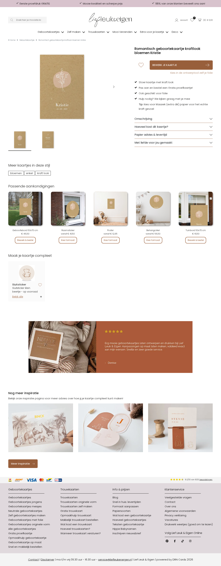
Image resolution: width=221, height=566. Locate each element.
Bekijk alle (17, 296)
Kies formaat (68, 240)
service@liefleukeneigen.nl (115, 559)
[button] (181, 20)
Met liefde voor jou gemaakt (153, 143)
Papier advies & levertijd (150, 135)
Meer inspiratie (20, 463)
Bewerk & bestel (25, 240)
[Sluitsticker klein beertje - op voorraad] (26, 273)
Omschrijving (143, 119)
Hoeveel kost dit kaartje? (151, 127)
